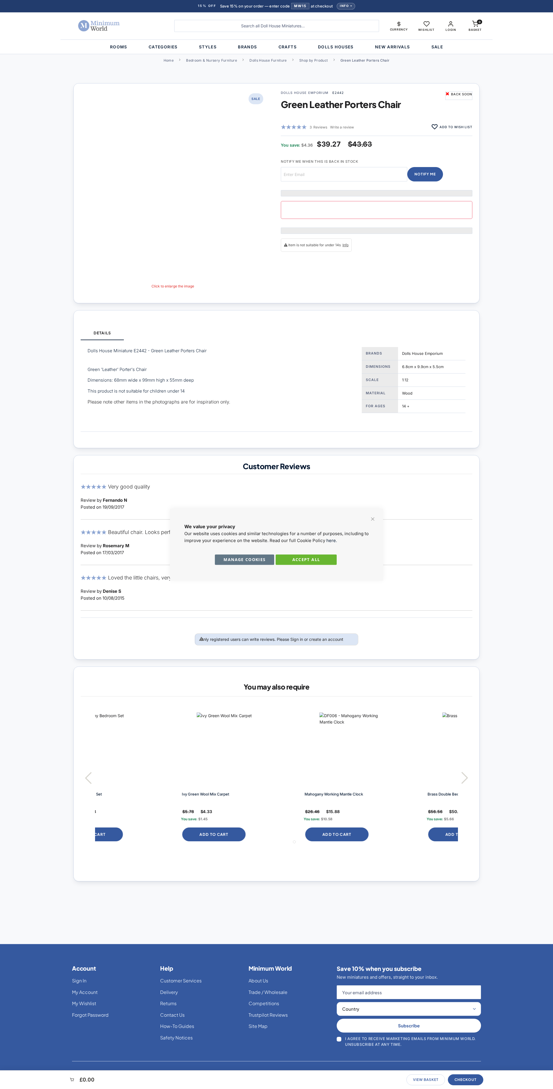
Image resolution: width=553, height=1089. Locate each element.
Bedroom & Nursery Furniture (211, 60)
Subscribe (409, 1025)
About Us (258, 981)
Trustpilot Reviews (268, 1015)
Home (169, 60)
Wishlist (426, 29)
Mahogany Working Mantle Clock (253, 794)
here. (331, 540)
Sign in (296, 639)
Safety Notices (176, 1038)
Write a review (342, 127)
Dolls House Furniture (268, 60)
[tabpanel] (276, 385)
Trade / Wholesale (268, 992)
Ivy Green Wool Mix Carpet (125, 794)
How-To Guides (177, 1026)
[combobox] (276, 26)
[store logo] (116, 26)
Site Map (258, 1026)
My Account (85, 992)
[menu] (276, 47)
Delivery (169, 992)
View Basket (425, 1079)
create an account (326, 639)
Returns (168, 1003)
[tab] (102, 333)
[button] (399, 26)
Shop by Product (313, 60)
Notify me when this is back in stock (319, 161)
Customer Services (181, 981)
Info (344, 6)
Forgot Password (90, 1015)
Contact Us (172, 1015)
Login (451, 29)
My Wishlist (84, 1003)
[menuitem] (118, 47)
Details (102, 333)
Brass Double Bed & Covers (371, 794)
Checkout (465, 1079)
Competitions (264, 1003)
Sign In (79, 981)
